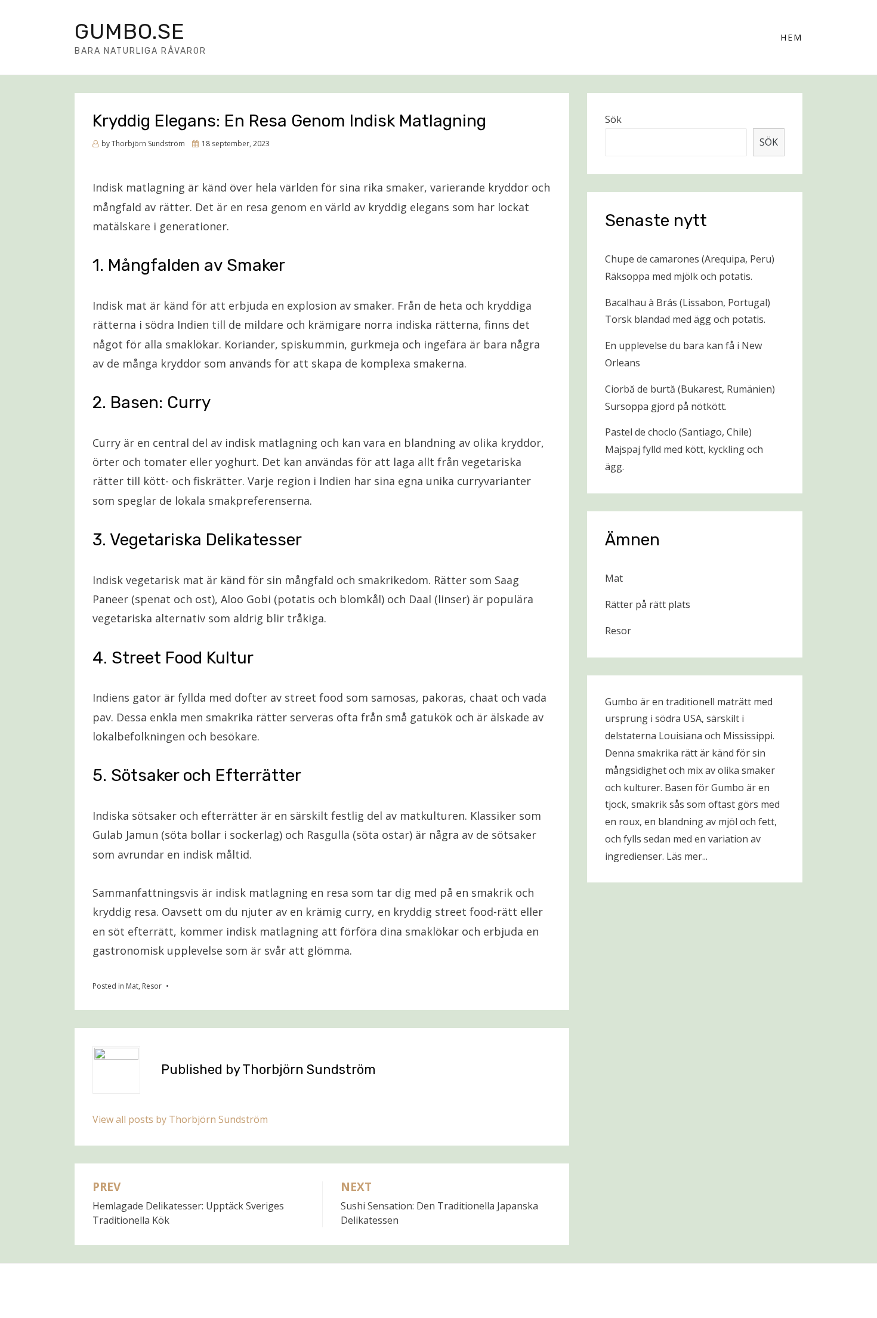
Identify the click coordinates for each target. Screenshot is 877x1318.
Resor (152, 986)
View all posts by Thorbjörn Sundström (180, 1119)
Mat (132, 986)
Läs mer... (687, 856)
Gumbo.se (130, 31)
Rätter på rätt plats (647, 604)
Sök (613, 119)
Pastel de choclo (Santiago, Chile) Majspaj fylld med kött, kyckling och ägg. (684, 449)
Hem (791, 37)
